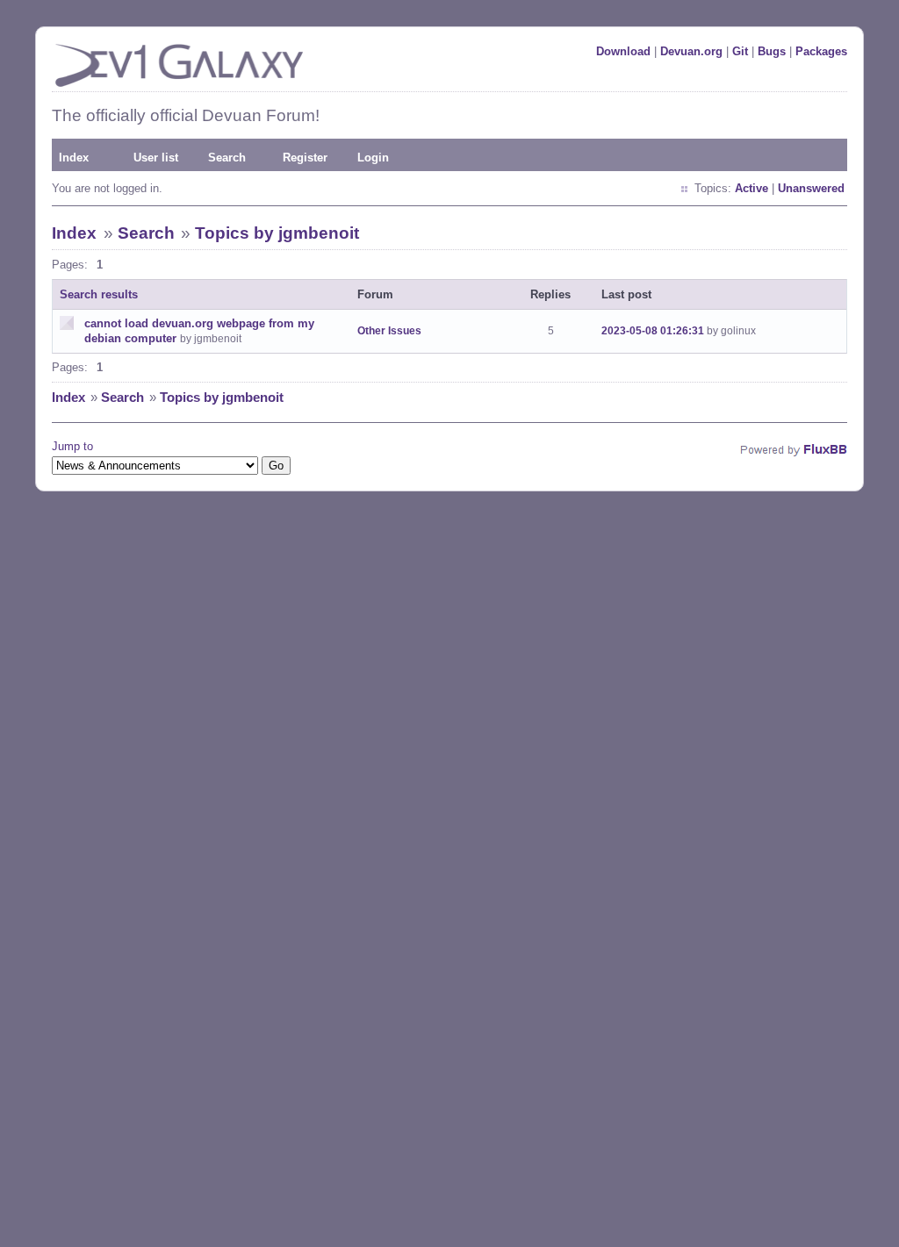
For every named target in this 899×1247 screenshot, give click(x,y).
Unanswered (811, 188)
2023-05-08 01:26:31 (652, 331)
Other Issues (389, 331)
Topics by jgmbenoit (277, 233)
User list (155, 157)
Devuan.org (691, 51)
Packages (821, 51)
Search (227, 157)
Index (74, 157)
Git (740, 51)
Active (751, 188)
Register (305, 157)
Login (373, 157)
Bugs (772, 51)
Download (623, 51)
